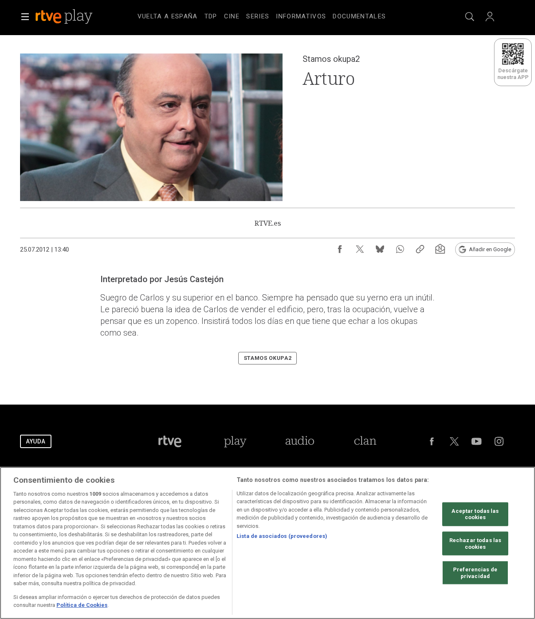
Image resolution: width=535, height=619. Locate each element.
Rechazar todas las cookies (475, 543)
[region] (267, 543)
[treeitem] (168, 17)
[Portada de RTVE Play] (64, 17)
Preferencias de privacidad (475, 572)
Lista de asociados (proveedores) (282, 536)
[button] (25, 17)
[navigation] (277, 15)
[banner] (75, 17)
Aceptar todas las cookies (475, 514)
